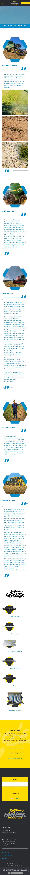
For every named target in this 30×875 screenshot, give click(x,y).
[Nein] (28, 871)
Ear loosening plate (15, 651)
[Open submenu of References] (25, 784)
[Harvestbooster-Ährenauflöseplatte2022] (9, 639)
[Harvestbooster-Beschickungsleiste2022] (9, 605)
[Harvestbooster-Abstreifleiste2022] (9, 657)
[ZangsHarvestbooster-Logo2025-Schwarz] (15, 587)
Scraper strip (15, 668)
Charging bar (15, 616)
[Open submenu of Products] (25, 779)
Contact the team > (15, 758)
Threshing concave (15, 710)
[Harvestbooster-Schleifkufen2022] (9, 674)
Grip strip (15, 634)
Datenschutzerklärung (17, 872)
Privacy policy (7, 855)
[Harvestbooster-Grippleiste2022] (9, 622)
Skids (15, 686)
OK (9, 872)
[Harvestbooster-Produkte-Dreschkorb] (15, 691)
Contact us (6, 852)
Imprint (4, 858)
